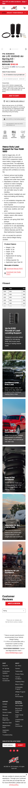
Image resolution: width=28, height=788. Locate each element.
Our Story (18, 665)
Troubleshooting (7, 735)
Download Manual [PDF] (14, 268)
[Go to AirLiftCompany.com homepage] (14, 760)
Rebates (4, 709)
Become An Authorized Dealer (18, 710)
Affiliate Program (20, 692)
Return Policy (19, 684)
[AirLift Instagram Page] (14, 751)
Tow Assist (5, 676)
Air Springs (5, 668)
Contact (4, 704)
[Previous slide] (2, 49)
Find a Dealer (19, 705)
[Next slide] (25, 49)
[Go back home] (14, 8)
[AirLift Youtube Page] (17, 751)
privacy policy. (14, 785)
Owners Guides (6, 712)
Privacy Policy (19, 674)
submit (20, 745)
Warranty (5, 715)
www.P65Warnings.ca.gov (14, 652)
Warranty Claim (7, 722)
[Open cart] (24, 8)
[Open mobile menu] (3, 8)
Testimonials (18, 671)
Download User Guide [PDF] (13, 273)
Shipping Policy (19, 681)
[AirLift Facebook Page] (10, 751)
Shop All (5, 665)
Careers (17, 668)
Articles (4, 707)
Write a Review (14, 603)
